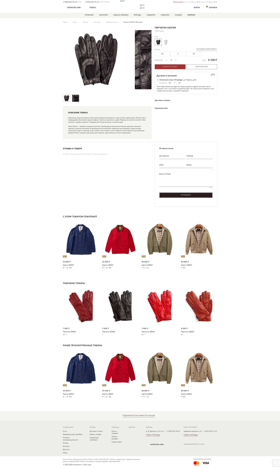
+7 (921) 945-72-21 (97, 2)
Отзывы (65, 443)
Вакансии (66, 449)
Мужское (89, 15)
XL (67, 268)
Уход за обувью (120, 15)
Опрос (65, 453)
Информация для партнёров (72, 434)
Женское (103, 15)
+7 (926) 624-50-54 (72, 2)
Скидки (178, 15)
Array (71, 265)
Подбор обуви (117, 442)
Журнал (191, 15)
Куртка (65, 265)
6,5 (64, 334)
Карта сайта (87, 464)
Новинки (165, 15)
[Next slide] (148, 90)
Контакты (66, 446)
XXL (70, 268)
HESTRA (171, 28)
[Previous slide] (141, 90)
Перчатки (66, 332)
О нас (65, 431)
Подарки (151, 15)
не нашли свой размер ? (207, 49)
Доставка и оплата (96, 431)
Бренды (137, 15)
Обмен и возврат (95, 434)
